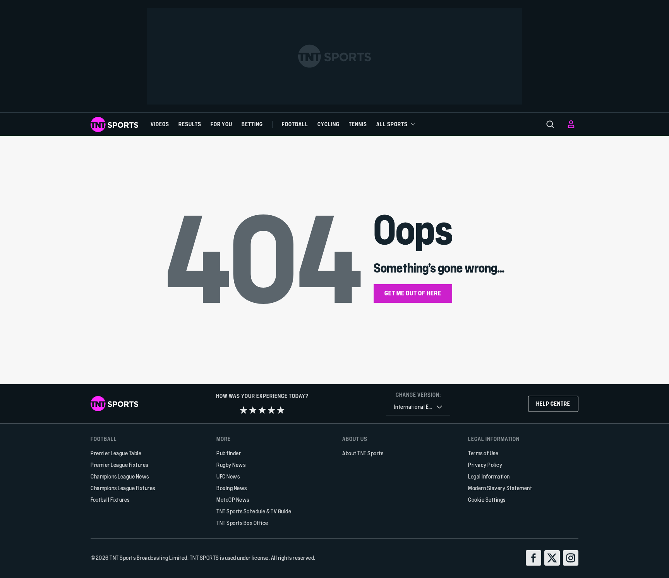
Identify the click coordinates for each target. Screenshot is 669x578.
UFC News (228, 476)
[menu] (550, 124)
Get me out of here (412, 293)
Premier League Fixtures (119, 464)
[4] (271, 410)
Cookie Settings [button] (487, 499)
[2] (252, 410)
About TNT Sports (362, 453)
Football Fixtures (110, 499)
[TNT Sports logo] (114, 124)
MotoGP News (232, 499)
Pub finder (228, 453)
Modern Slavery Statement (500, 488)
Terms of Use (483, 453)
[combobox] (418, 407)
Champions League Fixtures (123, 488)
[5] (280, 410)
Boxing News (231, 488)
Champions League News (120, 476)
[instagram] (570, 558)
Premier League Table (116, 453)
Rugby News (230, 464)
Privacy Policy (485, 464)
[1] (243, 410)
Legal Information (489, 476)
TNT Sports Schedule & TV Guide (253, 511)
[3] (262, 410)
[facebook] (533, 558)
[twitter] (552, 558)
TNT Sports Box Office (242, 523)
